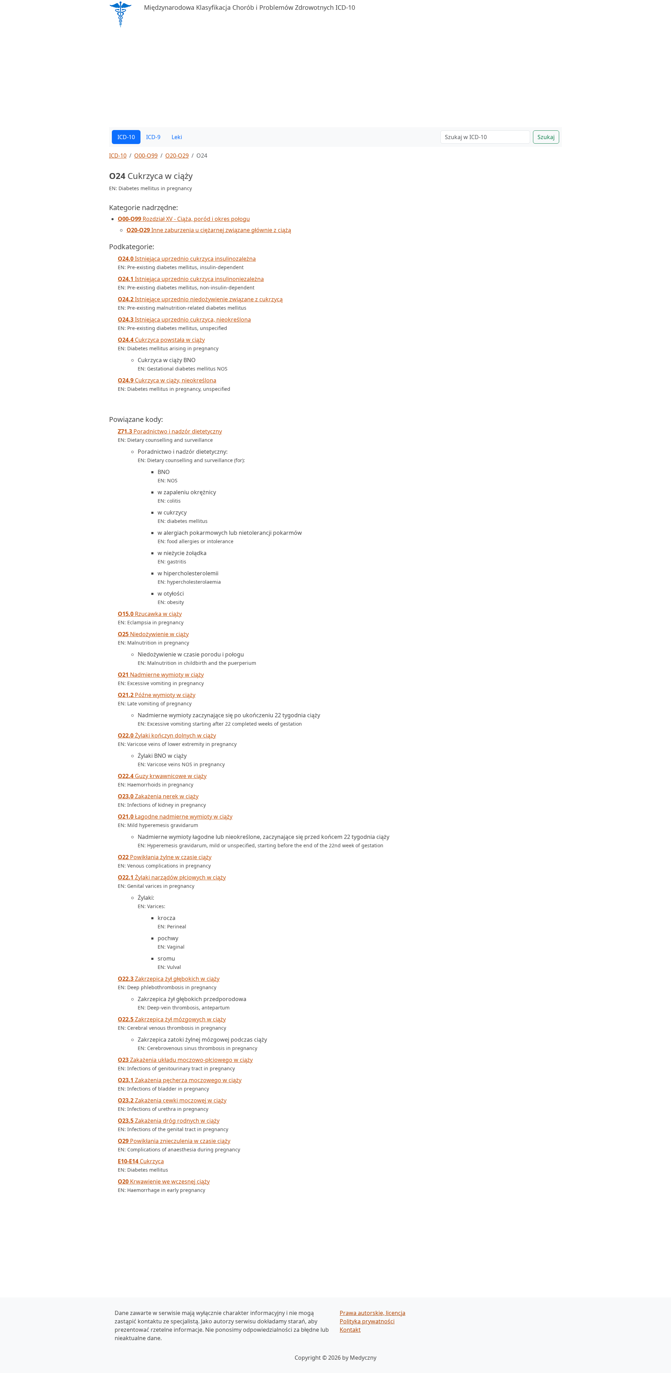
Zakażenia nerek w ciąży (158, 796)
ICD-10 (126, 137)
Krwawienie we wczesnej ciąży (164, 1181)
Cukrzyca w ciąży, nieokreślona (167, 380)
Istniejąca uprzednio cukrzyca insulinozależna (187, 259)
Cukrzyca (141, 1161)
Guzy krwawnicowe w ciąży (162, 776)
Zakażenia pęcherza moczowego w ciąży (179, 1080)
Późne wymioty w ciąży (156, 695)
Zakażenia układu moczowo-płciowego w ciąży (185, 1060)
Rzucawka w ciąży (150, 614)
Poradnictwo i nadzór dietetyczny (170, 431)
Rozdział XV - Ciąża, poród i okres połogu (184, 219)
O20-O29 (177, 155)
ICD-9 (153, 137)
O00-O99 (146, 155)
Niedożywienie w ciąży (153, 634)
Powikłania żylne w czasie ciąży (164, 857)
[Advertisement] (318, 78)
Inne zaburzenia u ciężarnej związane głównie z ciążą (209, 230)
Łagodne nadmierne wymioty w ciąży (175, 816)
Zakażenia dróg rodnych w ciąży (168, 1120)
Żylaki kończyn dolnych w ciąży (167, 735)
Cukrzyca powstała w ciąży (161, 340)
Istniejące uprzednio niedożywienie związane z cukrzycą (200, 299)
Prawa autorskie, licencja (372, 1313)
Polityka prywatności (367, 1321)
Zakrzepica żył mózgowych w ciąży (172, 1019)
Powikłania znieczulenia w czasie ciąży (174, 1141)
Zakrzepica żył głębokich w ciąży (168, 979)
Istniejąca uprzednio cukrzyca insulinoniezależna (191, 279)
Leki (177, 137)
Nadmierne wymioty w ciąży (161, 674)
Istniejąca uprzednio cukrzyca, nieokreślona (184, 319)
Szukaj (546, 137)
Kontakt (350, 1330)
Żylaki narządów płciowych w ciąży (172, 877)
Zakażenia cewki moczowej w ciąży (172, 1100)
